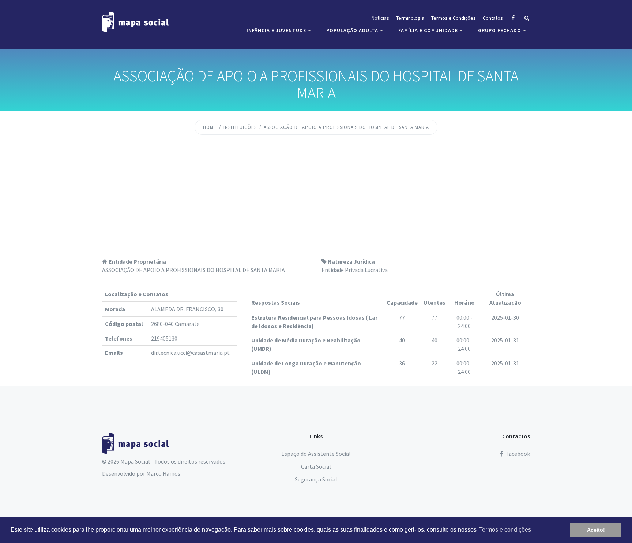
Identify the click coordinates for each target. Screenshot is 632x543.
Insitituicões (240, 127)
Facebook (517, 453)
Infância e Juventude (276, 30)
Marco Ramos (163, 473)
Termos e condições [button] (505, 530)
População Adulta (352, 30)
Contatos (493, 18)
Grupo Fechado (499, 30)
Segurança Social (316, 479)
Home (210, 127)
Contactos (516, 436)
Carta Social (316, 466)
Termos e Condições (453, 18)
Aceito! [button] (596, 530)
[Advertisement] (316, 202)
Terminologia (410, 18)
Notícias (380, 18)
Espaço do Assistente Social (316, 453)
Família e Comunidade (428, 30)
